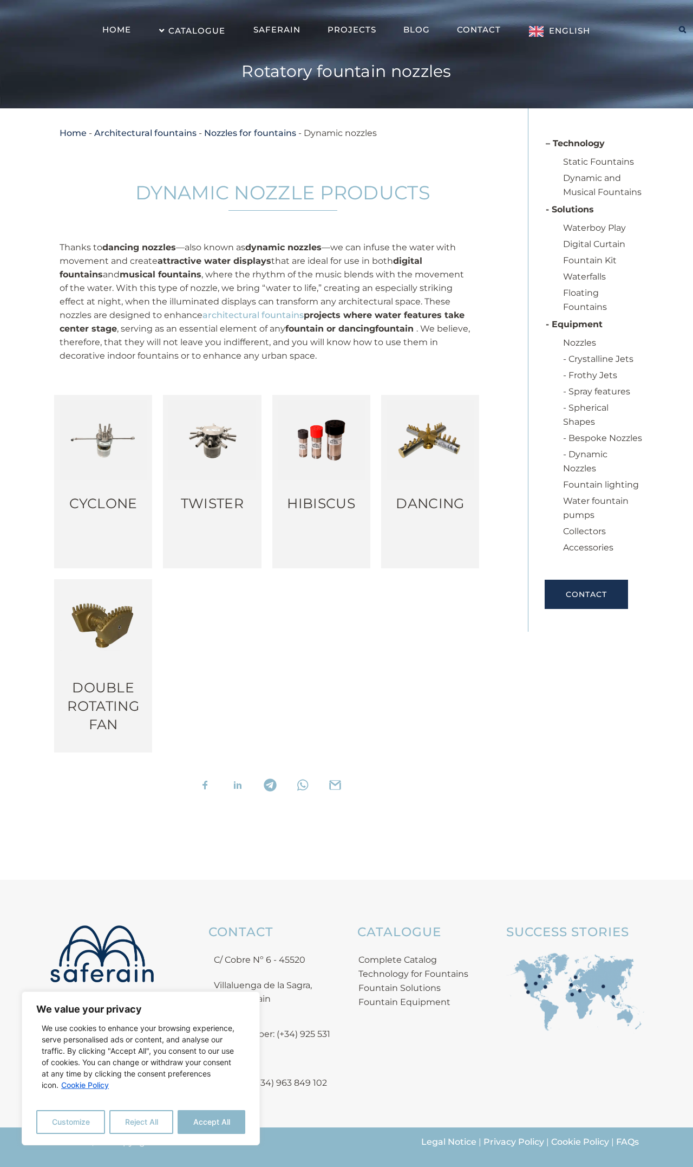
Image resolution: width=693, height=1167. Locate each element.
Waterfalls (584, 276)
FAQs (627, 1142)
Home (73, 133)
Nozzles (579, 343)
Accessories (588, 547)
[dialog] (141, 1068)
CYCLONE (103, 503)
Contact (586, 594)
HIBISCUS (321, 503)
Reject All (141, 1121)
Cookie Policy (85, 1085)
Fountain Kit (590, 260)
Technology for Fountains (413, 974)
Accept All (211, 1121)
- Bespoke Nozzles (602, 438)
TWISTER (212, 503)
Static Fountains (598, 162)
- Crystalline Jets (598, 359)
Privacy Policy (513, 1142)
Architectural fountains (145, 133)
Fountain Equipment (404, 1002)
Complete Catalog (397, 960)
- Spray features (596, 391)
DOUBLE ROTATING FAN (103, 705)
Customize (71, 1121)
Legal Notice (448, 1142)
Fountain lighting (601, 484)
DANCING (430, 503)
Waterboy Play (594, 228)
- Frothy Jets (590, 375)
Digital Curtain (594, 244)
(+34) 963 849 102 (290, 1083)
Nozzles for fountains (250, 133)
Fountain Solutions (399, 988)
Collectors (584, 531)
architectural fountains (253, 315)
